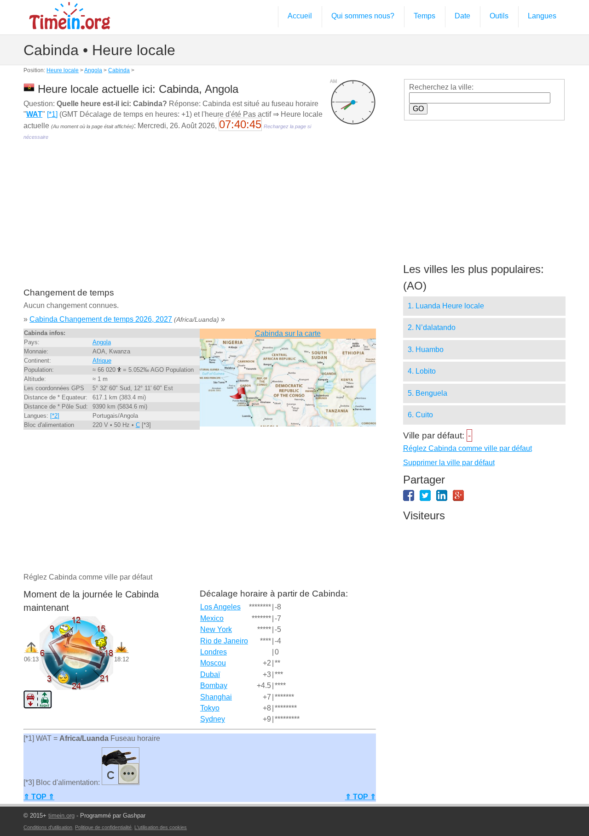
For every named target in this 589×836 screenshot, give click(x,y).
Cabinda (119, 70)
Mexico (212, 618)
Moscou (213, 663)
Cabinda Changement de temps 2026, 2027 (100, 319)
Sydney (212, 719)
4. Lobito (422, 371)
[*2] (54, 415)
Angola (93, 70)
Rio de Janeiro (224, 641)
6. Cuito (420, 415)
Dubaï (210, 674)
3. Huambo (426, 349)
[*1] (52, 114)
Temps (424, 16)
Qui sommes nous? (362, 16)
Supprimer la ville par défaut (449, 462)
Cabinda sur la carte (288, 333)
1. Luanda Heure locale (446, 306)
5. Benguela (427, 393)
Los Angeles (220, 607)
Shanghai (216, 697)
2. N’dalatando (432, 327)
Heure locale (62, 70)
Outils (499, 16)
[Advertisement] (199, 220)
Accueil (300, 16)
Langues (542, 16)
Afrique (101, 360)
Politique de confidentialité (103, 827)
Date (462, 16)
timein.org (61, 815)
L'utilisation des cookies (160, 827)
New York (216, 629)
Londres (213, 652)
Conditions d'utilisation (47, 827)
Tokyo (209, 708)
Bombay (213, 685)
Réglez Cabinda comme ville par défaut (467, 448)
